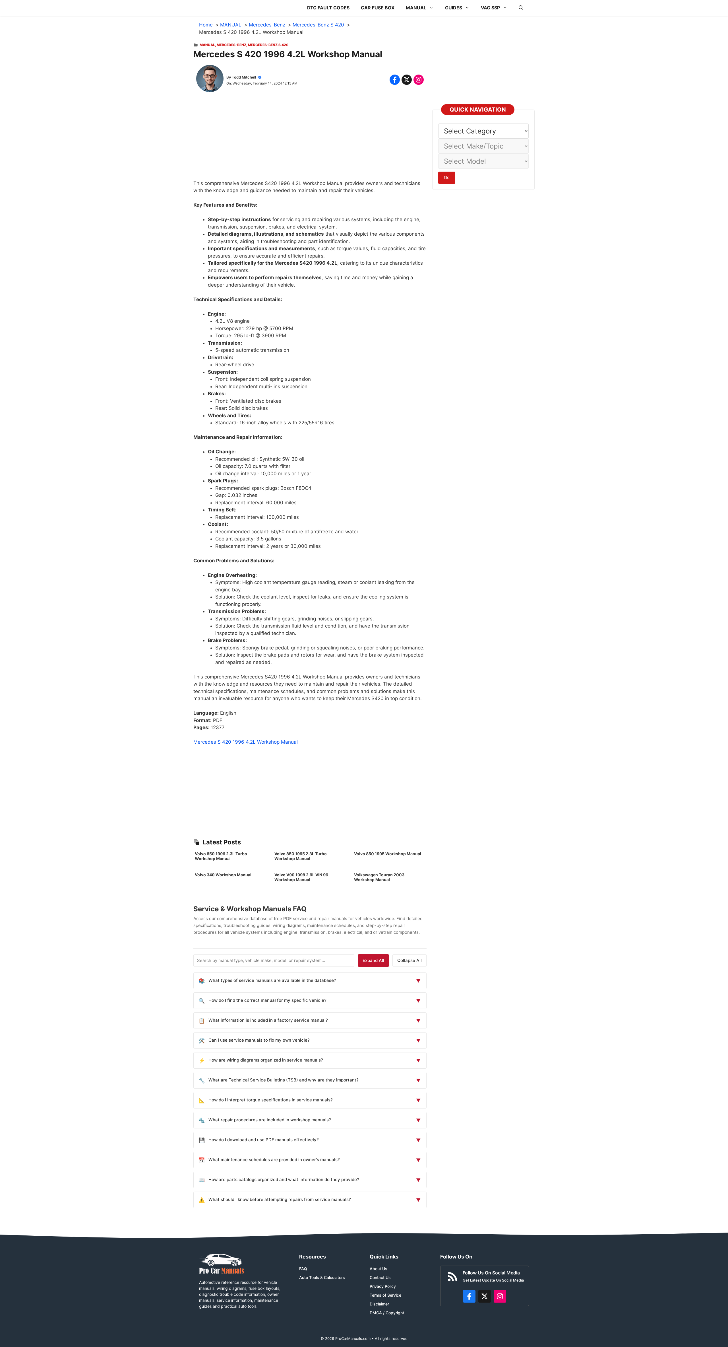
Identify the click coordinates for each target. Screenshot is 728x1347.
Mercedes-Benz (231, 45)
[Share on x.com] (407, 80)
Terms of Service (385, 1295)
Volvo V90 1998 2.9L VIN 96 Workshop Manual (301, 877)
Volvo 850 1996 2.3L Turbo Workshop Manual (221, 856)
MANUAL (416, 8)
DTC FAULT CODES (328, 8)
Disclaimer (379, 1303)
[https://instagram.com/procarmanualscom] (500, 1296)
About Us (378, 1268)
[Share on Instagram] (418, 80)
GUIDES (453, 8)
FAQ (303, 1268)
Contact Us (380, 1277)
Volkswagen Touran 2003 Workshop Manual (379, 877)
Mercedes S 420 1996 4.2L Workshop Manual (245, 742)
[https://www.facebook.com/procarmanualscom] (469, 1296)
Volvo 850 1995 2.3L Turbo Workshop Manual (300, 856)
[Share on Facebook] (395, 80)
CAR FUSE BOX (377, 8)
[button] (521, 8)
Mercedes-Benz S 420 (268, 45)
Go (447, 177)
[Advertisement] (310, 140)
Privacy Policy (383, 1286)
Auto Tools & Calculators (322, 1277)
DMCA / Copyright (387, 1312)
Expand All (373, 960)
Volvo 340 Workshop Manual (223, 874)
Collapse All (409, 960)
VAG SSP (490, 8)
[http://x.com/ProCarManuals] (484, 1296)
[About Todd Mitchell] (210, 79)
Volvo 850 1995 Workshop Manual (387, 853)
